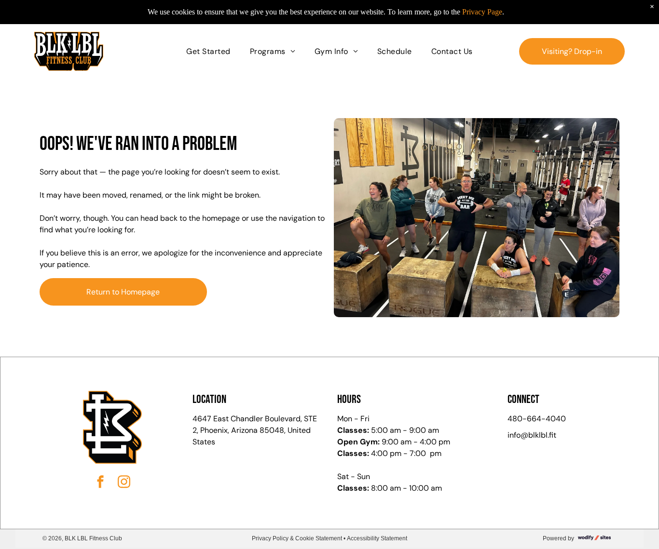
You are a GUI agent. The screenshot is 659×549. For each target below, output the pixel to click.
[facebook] (100, 483)
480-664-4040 (537, 419)
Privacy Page (482, 12)
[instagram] (124, 483)
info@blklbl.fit (532, 435)
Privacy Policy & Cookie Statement (297, 538)
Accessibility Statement (377, 538)
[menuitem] (208, 51)
